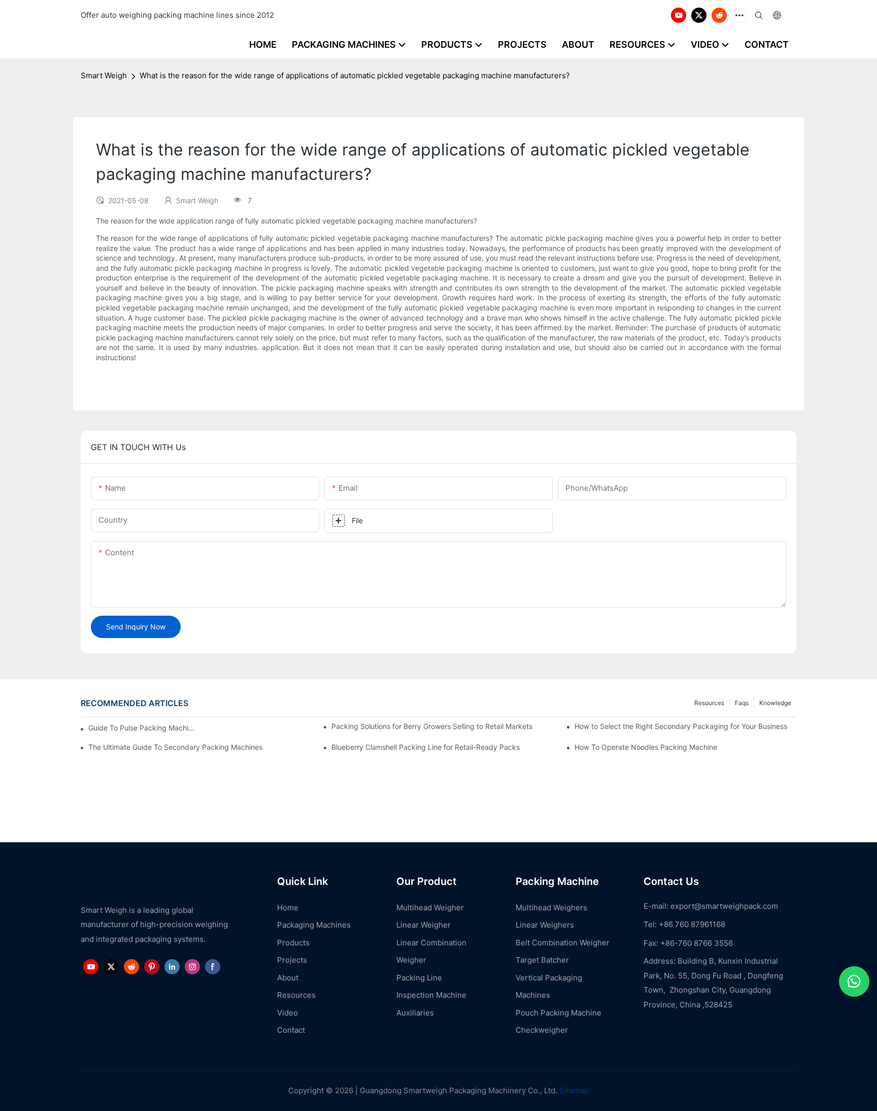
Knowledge (775, 703)
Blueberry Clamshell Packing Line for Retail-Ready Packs (425, 747)
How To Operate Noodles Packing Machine (646, 747)
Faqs (742, 703)
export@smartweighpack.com (724, 906)
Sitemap (573, 1090)
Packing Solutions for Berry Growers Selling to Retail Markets (431, 726)
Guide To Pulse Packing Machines (141, 727)
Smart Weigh (104, 75)
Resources (709, 703)
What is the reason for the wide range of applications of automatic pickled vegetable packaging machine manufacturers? (355, 75)
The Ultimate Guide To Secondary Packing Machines (175, 747)
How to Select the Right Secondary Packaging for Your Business (681, 726)
